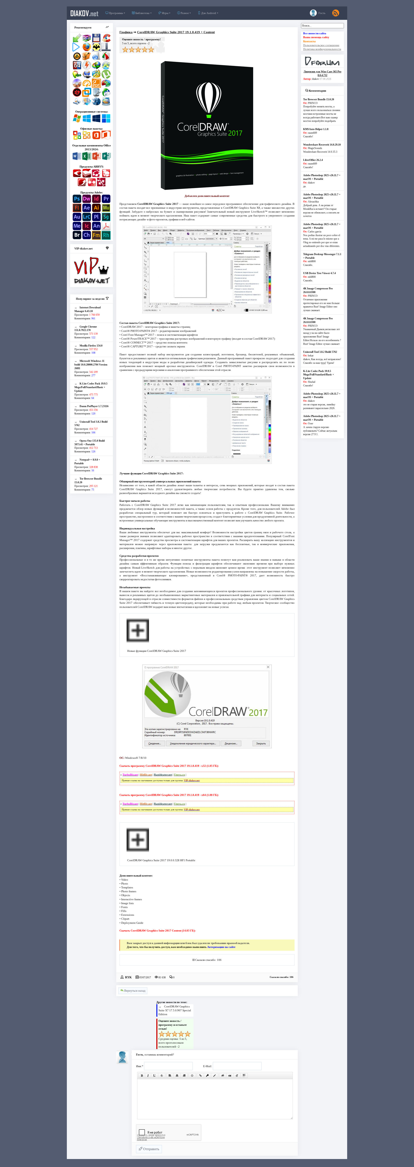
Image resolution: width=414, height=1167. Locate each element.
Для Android (208, 13)
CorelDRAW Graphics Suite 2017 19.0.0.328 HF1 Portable (161, 860)
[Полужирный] (141, 1075)
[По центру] (177, 1075)
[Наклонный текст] (148, 1075)
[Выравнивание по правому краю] (184, 1075)
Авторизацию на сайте (221, 947)
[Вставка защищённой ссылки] (207, 1075)
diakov (84, 13)
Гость (321, 13)
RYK (128, 977)
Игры (164, 13)
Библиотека (142, 13)
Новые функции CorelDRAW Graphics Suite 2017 (156, 651)
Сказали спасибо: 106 (208, 960)
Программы (115, 13)
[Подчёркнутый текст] (154, 1075)
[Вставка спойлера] (244, 1075)
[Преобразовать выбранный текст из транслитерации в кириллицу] (237, 1075)
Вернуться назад (134, 990)
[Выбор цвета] (214, 1075)
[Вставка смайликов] (192, 1075)
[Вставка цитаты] (230, 1075)
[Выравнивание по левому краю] (170, 1075)
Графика (126, 32)
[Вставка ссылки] (200, 1075)
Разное (184, 13)
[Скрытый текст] (222, 1075)
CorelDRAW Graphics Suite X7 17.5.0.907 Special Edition (174, 1010)
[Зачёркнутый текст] (161, 1075)
